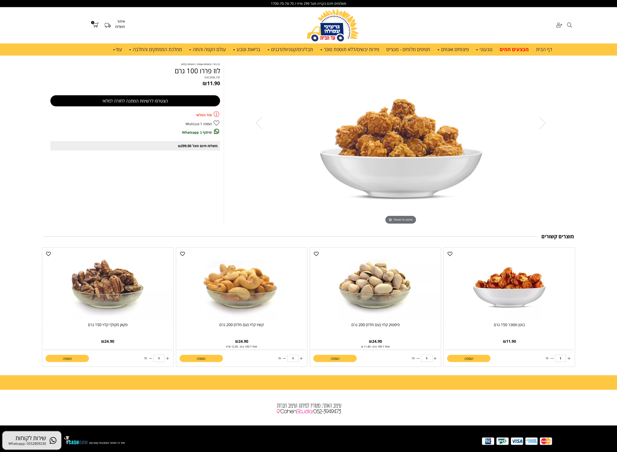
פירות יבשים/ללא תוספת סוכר (351, 49)
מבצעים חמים (514, 49)
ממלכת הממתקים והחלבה (157, 49)
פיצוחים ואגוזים (454, 49)
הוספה (468, 358)
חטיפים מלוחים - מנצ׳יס (408, 49)
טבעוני (485, 49)
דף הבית (544, 49)
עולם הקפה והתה (209, 49)
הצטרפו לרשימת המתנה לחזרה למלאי (135, 101)
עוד (118, 49)
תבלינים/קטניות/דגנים (291, 49)
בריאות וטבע (247, 49)
